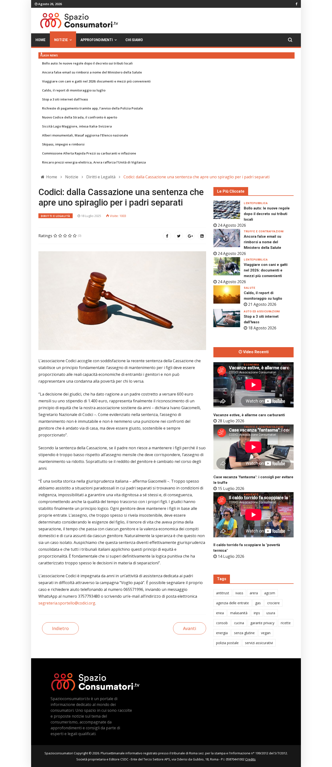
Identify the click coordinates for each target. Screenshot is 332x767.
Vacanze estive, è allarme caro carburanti (249, 415)
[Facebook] (167, 236)
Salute (249, 288)
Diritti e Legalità (55, 216)
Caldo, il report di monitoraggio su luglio (73, 90)
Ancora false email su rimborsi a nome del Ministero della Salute (92, 72)
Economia (251, 365)
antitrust (222, 593)
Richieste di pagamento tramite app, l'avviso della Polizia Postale (92, 108)
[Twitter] (179, 236)
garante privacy (262, 623)
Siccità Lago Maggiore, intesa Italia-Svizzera (77, 126)
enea (220, 613)
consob (222, 623)
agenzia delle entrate (232, 603)
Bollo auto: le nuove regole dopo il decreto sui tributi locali (87, 63)
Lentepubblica (256, 203)
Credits (250, 759)
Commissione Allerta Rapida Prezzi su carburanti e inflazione (89, 153)
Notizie (61, 40)
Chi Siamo (134, 40)
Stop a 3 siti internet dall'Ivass (65, 99)
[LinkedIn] (202, 236)
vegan (266, 633)
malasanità (238, 613)
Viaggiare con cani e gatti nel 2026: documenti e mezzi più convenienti (96, 81)
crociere (273, 603)
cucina (239, 623)
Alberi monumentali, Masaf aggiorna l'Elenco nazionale (85, 135)
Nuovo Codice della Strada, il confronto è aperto (79, 117)
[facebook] (296, 4)
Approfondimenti (96, 40)
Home (40, 40)
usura (270, 613)
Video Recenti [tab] (255, 352)
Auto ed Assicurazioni (262, 311)
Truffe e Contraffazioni (264, 231)
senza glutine (244, 633)
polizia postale (227, 643)
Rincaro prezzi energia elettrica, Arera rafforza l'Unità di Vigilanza (94, 162)
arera (254, 593)
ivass (239, 593)
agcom (269, 593)
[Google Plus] (190, 236)
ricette (286, 623)
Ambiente (251, 495)
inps (257, 613)
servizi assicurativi (259, 643)
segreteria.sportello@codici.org (66, 603)
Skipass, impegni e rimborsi (63, 144)
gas (258, 603)
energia (222, 633)
